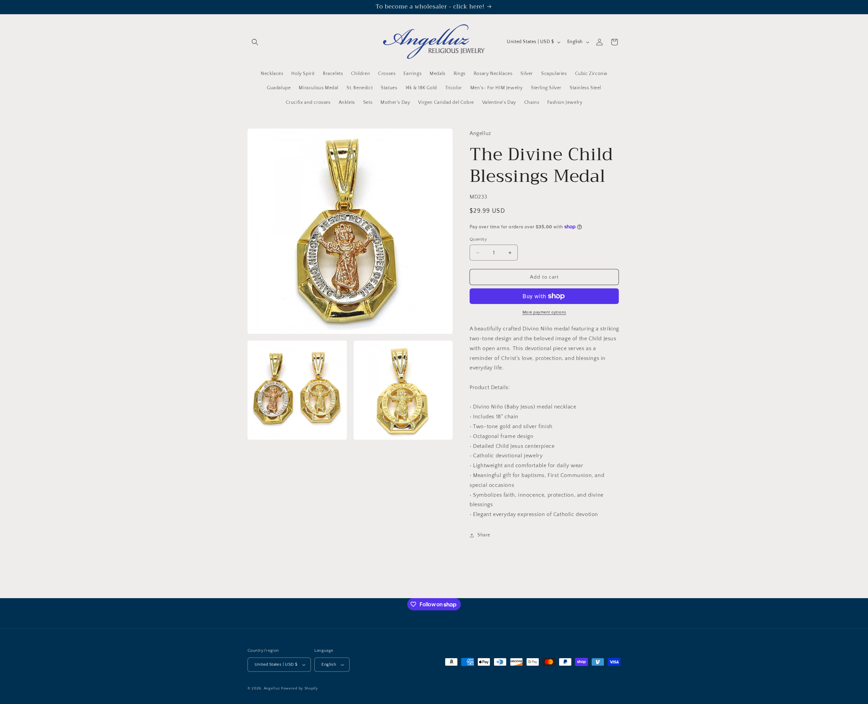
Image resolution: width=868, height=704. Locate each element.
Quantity (478, 239)
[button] (255, 42)
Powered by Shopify (299, 688)
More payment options (544, 312)
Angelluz (272, 688)
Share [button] (483, 535)
